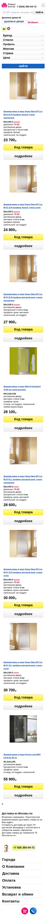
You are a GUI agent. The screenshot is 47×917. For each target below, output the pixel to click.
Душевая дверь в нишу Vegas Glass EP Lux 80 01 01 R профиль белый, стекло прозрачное (23, 114)
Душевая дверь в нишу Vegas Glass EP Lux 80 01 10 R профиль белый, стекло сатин (23, 206)
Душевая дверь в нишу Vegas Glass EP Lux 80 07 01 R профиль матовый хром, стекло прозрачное (23, 297)
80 (4, 29)
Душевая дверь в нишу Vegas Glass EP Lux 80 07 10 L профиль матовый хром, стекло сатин (23, 665)
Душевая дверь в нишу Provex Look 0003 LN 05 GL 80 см (22, 756)
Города (8, 860)
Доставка (10, 873)
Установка (11, 887)
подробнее (23, 156)
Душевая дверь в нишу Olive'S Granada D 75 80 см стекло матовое (22, 388)
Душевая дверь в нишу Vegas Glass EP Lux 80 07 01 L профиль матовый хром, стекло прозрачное (23, 479)
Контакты (11, 901)
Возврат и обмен (17, 894)
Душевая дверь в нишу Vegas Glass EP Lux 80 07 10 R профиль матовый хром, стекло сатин (23, 572)
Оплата (8, 880)
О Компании (13, 867)
